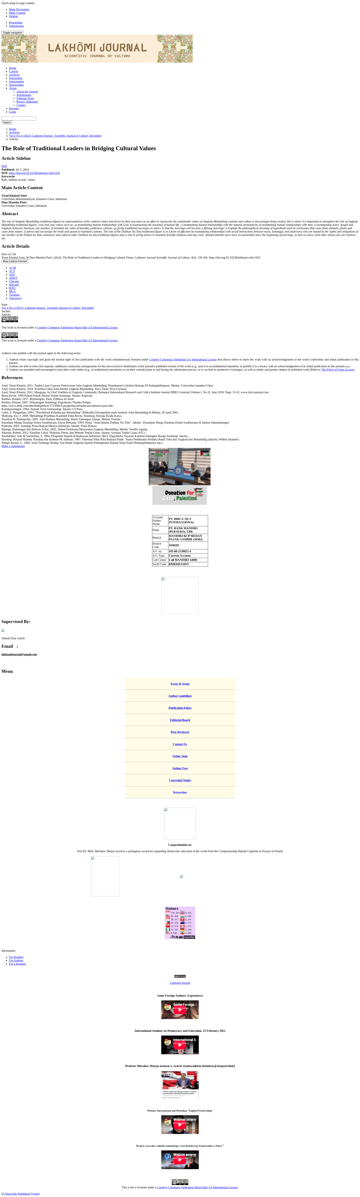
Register (14, 108)
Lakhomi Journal (180, 982)
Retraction (180, 792)
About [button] (12, 88)
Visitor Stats (180, 756)
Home (12, 68)
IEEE (12, 288)
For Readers (16, 957)
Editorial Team (25, 98)
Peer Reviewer (180, 732)
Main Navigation (19, 9)
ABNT (13, 278)
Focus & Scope (180, 683)
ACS (12, 271)
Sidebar (13, 16)
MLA (12, 291)
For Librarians (17, 963)
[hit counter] (180, 976)
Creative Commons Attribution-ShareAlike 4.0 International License (77, 327)
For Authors (16, 960)
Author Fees (180, 768)
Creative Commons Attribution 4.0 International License (183, 359)
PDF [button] (4, 166)
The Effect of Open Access (337, 369)
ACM (12, 267)
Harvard (14, 284)
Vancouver (15, 298)
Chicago (14, 281)
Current (13, 71)
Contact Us (180, 744)
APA (12, 274)
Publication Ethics (180, 707)
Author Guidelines (180, 695)
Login (12, 111)
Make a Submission (13, 446)
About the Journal (27, 91)
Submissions (16, 26)
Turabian (14, 294)
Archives (14, 74)
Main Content (17, 12)
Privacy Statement (27, 101)
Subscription (16, 81)
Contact (21, 105)
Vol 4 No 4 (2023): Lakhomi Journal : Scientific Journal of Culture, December (55, 135)
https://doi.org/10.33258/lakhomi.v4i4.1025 (34, 173)
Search (7, 122)
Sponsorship (16, 84)
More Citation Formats (15, 261)
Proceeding (15, 22)
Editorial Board (180, 720)
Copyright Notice (180, 780)
